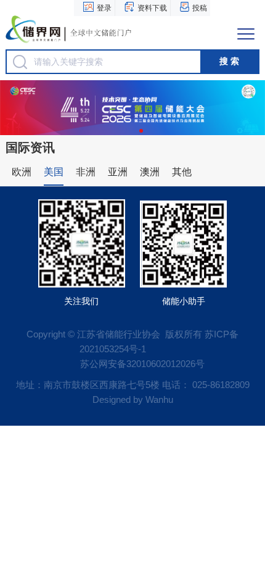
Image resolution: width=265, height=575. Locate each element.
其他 (182, 172)
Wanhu (159, 399)
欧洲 (21, 172)
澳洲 (150, 172)
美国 (53, 172)
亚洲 (118, 172)
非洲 (86, 172)
